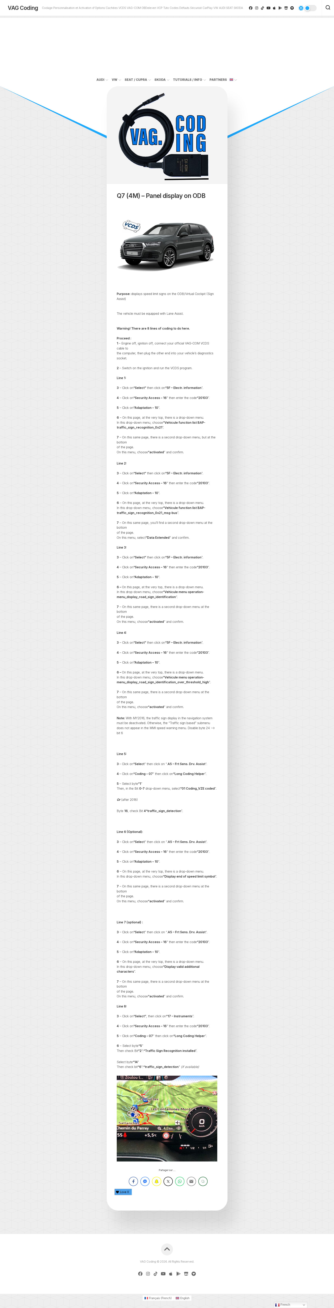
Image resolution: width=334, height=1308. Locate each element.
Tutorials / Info (187, 80)
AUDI (100, 80)
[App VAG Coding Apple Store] (274, 8)
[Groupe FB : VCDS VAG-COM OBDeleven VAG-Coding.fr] (251, 8)
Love (124, 1192)
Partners (218, 80)
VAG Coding (23, 8)
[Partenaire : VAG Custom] (286, 8)
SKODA (160, 80)
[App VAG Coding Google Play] (280, 8)
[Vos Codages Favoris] (292, 8)
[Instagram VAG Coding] (257, 8)
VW (114, 80)
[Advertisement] (167, 45)
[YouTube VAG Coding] (268, 8)
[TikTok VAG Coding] (262, 8)
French (285, 1304)
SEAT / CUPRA (136, 80)
